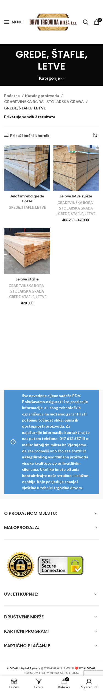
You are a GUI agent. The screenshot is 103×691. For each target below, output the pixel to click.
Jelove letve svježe (76, 196)
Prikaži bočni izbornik (29, 135)
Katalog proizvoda (42, 95)
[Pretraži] (85, 21)
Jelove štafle (27, 279)
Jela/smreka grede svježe (27, 198)
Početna (12, 95)
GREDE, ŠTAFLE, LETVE (27, 207)
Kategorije (49, 78)
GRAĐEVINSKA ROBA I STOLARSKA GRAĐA (44, 101)
